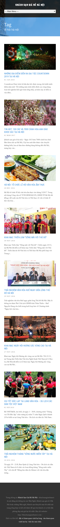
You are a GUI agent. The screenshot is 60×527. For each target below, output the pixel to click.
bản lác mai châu (35, 522)
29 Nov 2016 (9, 296)
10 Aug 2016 (9, 460)
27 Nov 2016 (9, 352)
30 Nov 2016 (9, 241)
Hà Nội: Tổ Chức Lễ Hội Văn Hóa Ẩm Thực (24, 184)
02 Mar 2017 (9, 135)
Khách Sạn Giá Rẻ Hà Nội (28, 497)
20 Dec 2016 (9, 188)
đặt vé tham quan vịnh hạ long (30, 518)
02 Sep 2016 (9, 407)
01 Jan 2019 (9, 80)
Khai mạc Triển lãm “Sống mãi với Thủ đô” (25, 237)
